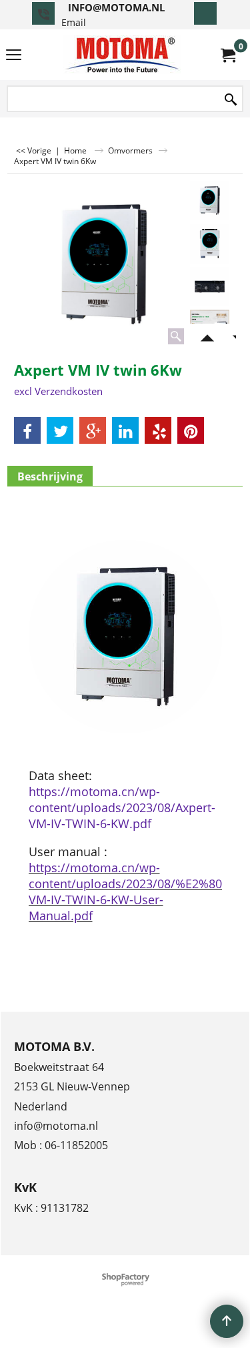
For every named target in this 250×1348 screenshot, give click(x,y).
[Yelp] (158, 430)
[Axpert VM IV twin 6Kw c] (209, 286)
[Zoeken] (231, 100)
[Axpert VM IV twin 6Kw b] (209, 243)
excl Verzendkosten (58, 391)
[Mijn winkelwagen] (227, 55)
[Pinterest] (190, 430)
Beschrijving (50, 476)
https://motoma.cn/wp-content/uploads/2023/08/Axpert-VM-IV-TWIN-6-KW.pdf (122, 807)
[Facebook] (27, 430)
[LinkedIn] (125, 430)
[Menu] (13, 56)
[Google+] (92, 430)
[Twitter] (60, 430)
